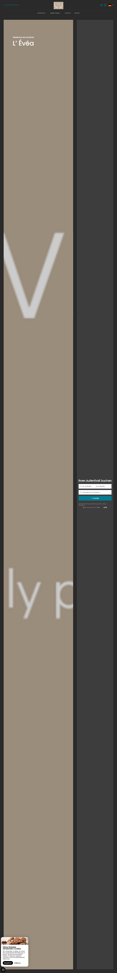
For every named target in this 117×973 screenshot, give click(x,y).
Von (83, 486)
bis (97, 486)
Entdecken (41, 13)
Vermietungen (55, 13)
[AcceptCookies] (3, 970)
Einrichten (17, 963)
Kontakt (68, 13)
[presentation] (14, 964)
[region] (14, 952)
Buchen (76, 13)
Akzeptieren (8, 963)
